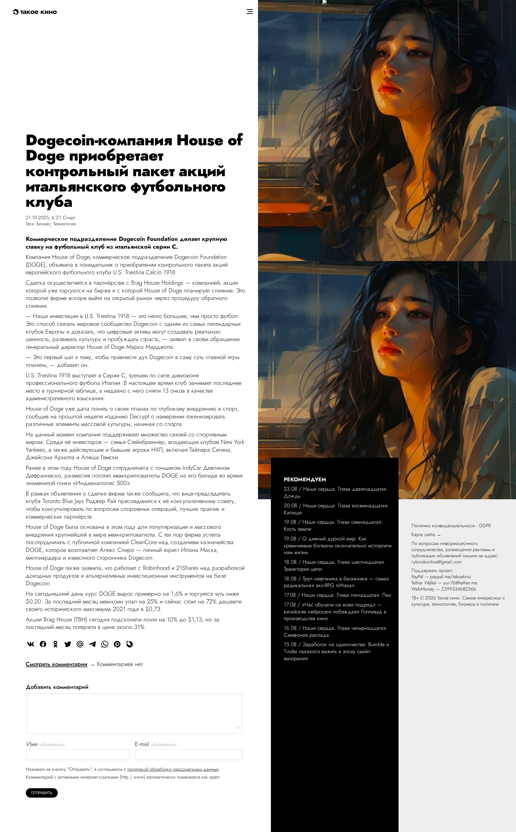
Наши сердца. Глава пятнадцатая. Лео (346, 595)
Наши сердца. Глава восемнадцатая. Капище (336, 509)
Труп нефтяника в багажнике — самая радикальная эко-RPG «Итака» (336, 582)
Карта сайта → (426, 534)
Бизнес (44, 223)
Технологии (64, 223)
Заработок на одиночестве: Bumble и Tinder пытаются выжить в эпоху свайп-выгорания (336, 651)
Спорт (69, 217)
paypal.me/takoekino (450, 576)
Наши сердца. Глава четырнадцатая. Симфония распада (336, 631)
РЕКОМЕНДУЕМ (305, 479)
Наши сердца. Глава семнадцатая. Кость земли (333, 525)
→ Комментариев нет (84, 664)
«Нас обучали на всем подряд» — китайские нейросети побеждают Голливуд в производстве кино (335, 611)
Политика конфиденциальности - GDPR (451, 525)
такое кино (38, 11)
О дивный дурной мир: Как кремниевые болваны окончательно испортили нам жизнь (338, 545)
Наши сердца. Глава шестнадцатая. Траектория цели (334, 565)
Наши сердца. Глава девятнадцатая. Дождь (336, 492)
